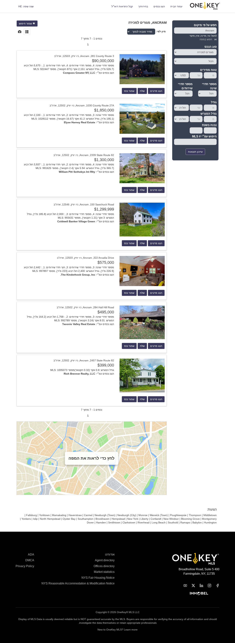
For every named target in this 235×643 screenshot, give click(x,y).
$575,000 (105, 262)
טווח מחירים (208, 69)
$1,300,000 (104, 159)
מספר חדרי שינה (209, 86)
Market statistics (104, 571)
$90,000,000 (103, 60)
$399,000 (105, 365)
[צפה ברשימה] (26, 32)
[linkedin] (199, 585)
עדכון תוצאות (195, 151)
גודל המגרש (208, 113)
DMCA (29, 560)
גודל (214, 102)
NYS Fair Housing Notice (98, 577)
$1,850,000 (104, 110)
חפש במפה (206, 39)
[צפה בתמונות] (19, 32)
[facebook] (215, 585)
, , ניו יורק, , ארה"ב (84, 56)
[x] (191, 585)
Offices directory (104, 566)
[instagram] (207, 585)
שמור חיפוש (26, 23)
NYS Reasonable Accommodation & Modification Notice (78, 583)
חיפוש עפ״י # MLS (204, 136)
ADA (31, 554)
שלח (142, 90)
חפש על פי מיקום (205, 25)
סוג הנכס (211, 46)
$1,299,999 (104, 209)
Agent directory (105, 560)
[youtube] (183, 585)
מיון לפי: (161, 31)
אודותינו (110, 554)
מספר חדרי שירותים (185, 86)
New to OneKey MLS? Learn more (117, 629)
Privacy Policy (25, 566)
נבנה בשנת (209, 125)
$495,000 (105, 312)
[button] (26, 6)
